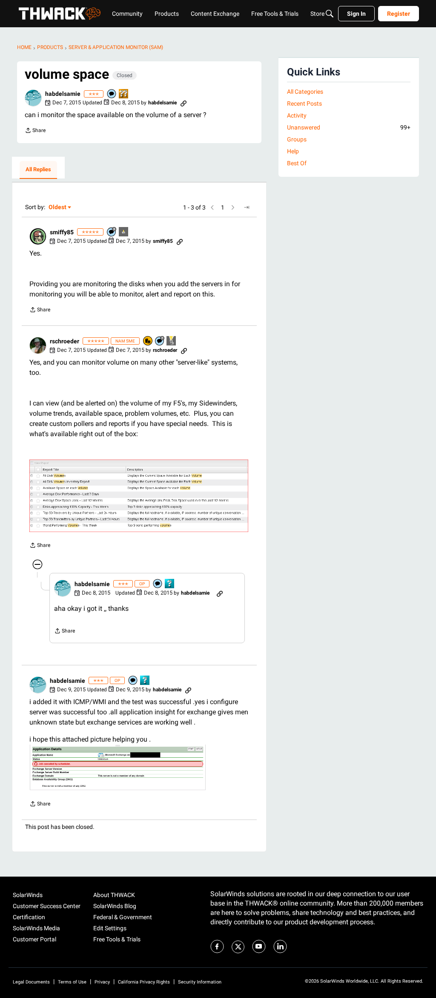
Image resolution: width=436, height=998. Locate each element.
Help (293, 151)
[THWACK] (59, 13)
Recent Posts (304, 103)
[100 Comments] (112, 232)
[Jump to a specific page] (246, 207)
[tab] (38, 170)
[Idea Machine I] (171, 341)
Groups (297, 139)
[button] (33, 97)
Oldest (58, 208)
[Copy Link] (183, 102)
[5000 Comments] (160, 341)
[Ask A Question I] (170, 584)
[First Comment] (112, 94)
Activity (297, 115)
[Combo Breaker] (148, 341)
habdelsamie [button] (62, 93)
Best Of (297, 163)
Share (35, 131)
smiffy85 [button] (62, 232)
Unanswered (348, 127)
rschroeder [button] (64, 341)
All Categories (305, 91)
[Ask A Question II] (124, 94)
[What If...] (124, 232)
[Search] (329, 13)
